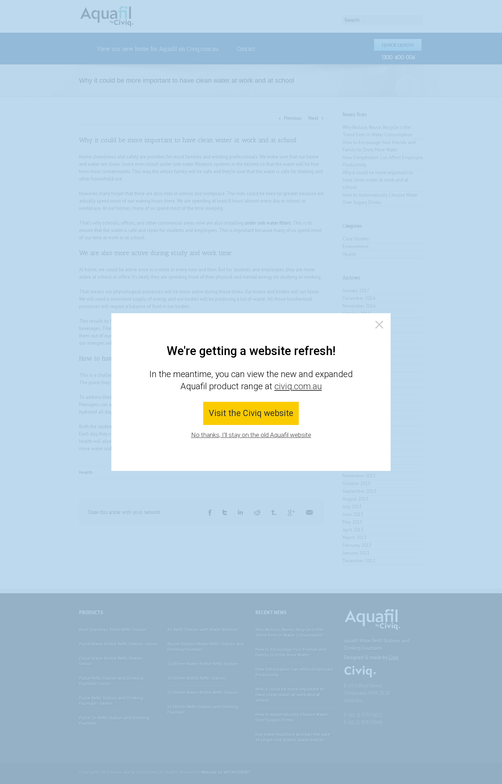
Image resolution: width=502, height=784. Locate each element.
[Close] (379, 325)
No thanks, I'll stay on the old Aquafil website (251, 435)
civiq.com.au (298, 387)
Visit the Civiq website (251, 413)
